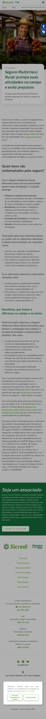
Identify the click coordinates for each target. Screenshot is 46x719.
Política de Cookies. (28, 691)
